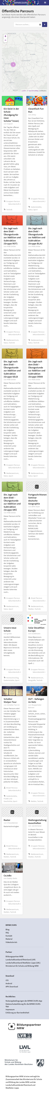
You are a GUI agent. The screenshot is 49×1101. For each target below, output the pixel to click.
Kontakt (9, 935)
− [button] (5, 40)
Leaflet (24, 91)
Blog (7, 929)
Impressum (10, 1009)
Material (9, 939)
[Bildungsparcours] (21, 2)
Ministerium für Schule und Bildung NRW (22, 966)
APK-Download (12, 986)
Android (9, 983)
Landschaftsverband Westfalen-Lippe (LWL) (23, 962)
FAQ (7, 932)
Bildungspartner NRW (14, 956)
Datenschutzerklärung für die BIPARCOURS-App (23, 1005)
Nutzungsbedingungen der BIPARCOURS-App (24, 1001)
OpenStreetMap (33, 91)
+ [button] (5, 36)
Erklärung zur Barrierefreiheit (17, 1012)
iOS (7, 980)
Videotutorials (11, 942)
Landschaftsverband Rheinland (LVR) (21, 959)
